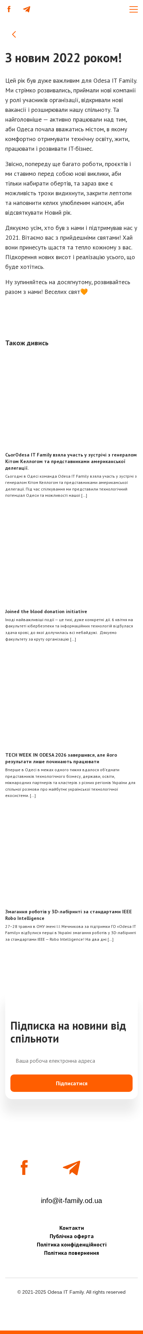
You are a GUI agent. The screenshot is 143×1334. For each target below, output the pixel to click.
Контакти (71, 1227)
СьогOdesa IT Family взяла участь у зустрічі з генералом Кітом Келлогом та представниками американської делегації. (71, 461)
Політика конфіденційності (72, 1244)
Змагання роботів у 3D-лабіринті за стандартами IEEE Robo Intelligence (68, 914)
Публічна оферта (72, 1236)
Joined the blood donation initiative (46, 611)
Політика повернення (71, 1252)
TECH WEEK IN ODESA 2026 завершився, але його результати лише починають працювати (61, 758)
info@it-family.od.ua (71, 1200)
